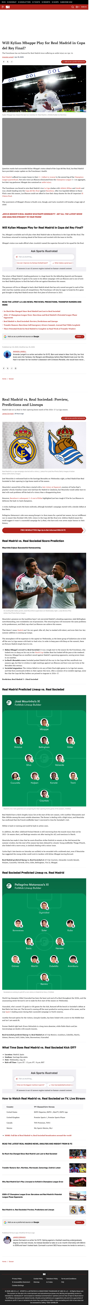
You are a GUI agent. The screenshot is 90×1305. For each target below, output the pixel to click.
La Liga (47, 188)
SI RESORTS (46, 2)
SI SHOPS (55, 2)
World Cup (39, 652)
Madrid (20, 630)
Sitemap (36, 1282)
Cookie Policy (38, 1279)
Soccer (11, 379)
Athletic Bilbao (66, 188)
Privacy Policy (17, 1279)
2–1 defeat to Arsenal (47, 177)
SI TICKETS (36, 2)
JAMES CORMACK (19, 1237)
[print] (15, 368)
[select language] (77, 7)
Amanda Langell (7, 57)
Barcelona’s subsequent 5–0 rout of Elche (26, 498)
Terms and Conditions (68, 1279)
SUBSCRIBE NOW (66, 2)
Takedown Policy (52, 1279)
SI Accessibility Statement (21, 1282)
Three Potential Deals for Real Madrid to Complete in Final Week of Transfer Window (40, 329)
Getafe (78, 188)
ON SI (4, 2)
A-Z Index (49, 1282)
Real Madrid (7, 177)
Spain (8, 1012)
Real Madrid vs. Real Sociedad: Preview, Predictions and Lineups (31, 321)
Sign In (84, 7)
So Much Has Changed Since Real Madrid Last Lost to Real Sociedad (32, 311)
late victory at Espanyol (51, 487)
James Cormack (8, 414)
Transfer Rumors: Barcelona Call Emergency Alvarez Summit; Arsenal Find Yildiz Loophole (42, 325)
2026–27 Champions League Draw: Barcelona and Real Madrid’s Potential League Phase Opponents (40, 316)
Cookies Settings (18, 1285)
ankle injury (46, 182)
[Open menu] (3, 7)
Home (4, 379)
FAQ (62, 1282)
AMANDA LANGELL (19, 352)
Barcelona (50, 191)
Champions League (64, 179)
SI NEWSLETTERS (24, 2)
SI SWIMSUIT (11, 2)
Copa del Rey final (32, 191)
